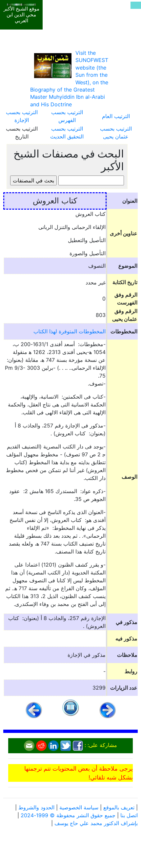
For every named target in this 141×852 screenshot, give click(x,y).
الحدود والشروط (36, 807)
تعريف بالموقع (118, 807)
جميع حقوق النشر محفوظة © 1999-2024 (68, 815)
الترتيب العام (116, 116)
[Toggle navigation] (136, 5)
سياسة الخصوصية (78, 807)
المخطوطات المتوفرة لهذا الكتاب (69, 331)
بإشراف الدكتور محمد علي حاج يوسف (96, 823)
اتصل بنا (129, 815)
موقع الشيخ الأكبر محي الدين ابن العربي (21, 14)
